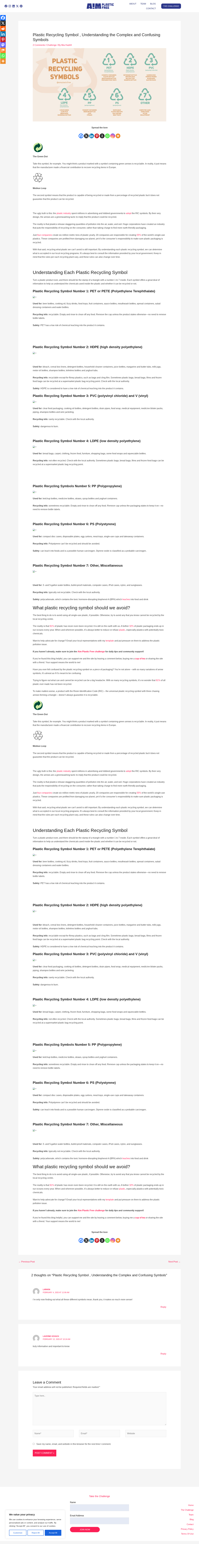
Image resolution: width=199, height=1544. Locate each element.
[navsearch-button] (47, 6)
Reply (163, 1307)
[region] (35, 1524)
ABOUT (132, 4)
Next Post (174, 1262)
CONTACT (151, 8)
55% (139, 235)
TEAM (143, 4)
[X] (86, 134)
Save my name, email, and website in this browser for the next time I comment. (73, 1444)
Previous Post (27, 1262)
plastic (122, 630)
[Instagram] (112, 134)
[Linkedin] (91, 134)
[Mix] (3, 50)
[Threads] (102, 134)
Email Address (77, 1515)
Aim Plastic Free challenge (91, 651)
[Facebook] (81, 134)
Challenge (52, 45)
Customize (17, 1533)
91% (52, 626)
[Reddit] (3, 28)
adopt (128, 213)
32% (131, 626)
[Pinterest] (96, 134)
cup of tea (140, 658)
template (110, 641)
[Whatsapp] (107, 134)
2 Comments (39, 45)
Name (73, 1502)
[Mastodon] (3, 45)
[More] (118, 134)
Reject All (36, 1533)
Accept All (53, 1533)
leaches (126, 599)
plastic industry (63, 213)
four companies (44, 235)
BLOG (153, 4)
